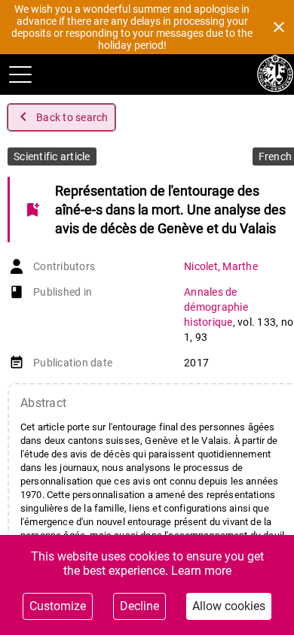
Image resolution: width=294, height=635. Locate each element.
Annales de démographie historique (216, 307)
